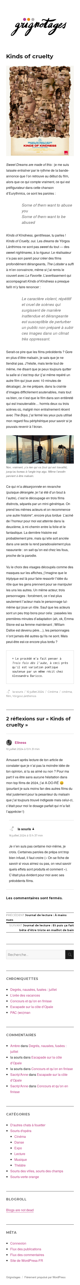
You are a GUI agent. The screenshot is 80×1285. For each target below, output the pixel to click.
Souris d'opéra (20, 1130)
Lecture (19, 1153)
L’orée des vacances (25, 995)
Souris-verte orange (24, 1176)
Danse (19, 1142)
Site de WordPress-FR (26, 1260)
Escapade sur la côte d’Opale (31, 1006)
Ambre (15, 1045)
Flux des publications (25, 1249)
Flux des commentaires (27, 1254)
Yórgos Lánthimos (24, 696)
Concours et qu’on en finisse (31, 1001)
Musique (20, 1159)
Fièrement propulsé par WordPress (45, 1277)
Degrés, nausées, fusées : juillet (33, 989)
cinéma (67, 691)
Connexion (18, 1243)
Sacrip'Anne (19, 1074)
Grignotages (13, 1277)
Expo (18, 1148)
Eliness (20, 742)
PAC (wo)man (20, 1012)
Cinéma (53, 691)
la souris (18, 691)
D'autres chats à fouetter (27, 1125)
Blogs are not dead (20, 1210)
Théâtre (20, 1165)
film (8, 696)
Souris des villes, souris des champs (36, 1171)
